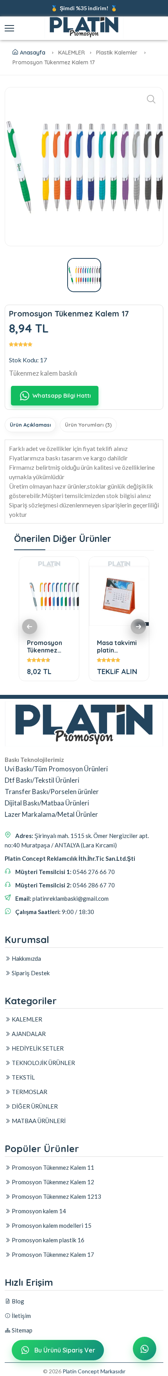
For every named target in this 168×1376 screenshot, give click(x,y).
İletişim (21, 1315)
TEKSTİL (23, 1077)
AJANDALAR (28, 1033)
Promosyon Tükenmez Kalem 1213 (44, 646)
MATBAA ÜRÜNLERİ (38, 1120)
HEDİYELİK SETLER (37, 1048)
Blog (17, 1301)
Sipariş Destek (30, 972)
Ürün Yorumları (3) (88, 425)
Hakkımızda (26, 958)
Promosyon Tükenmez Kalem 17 (52, 1254)
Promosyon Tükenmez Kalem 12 (52, 1181)
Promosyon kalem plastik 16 (47, 1239)
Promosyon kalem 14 (38, 1210)
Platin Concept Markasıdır (94, 1371)
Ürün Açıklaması (30, 425)
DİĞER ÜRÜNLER (34, 1106)
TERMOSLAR (29, 1091)
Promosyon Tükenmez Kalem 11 (52, 1167)
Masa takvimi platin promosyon (117, 646)
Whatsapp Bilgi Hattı (61, 395)
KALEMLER (26, 1019)
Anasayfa (32, 52)
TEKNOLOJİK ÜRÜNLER (43, 1062)
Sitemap (21, 1330)
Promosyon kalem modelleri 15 (51, 1225)
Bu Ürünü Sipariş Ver (64, 1350)
